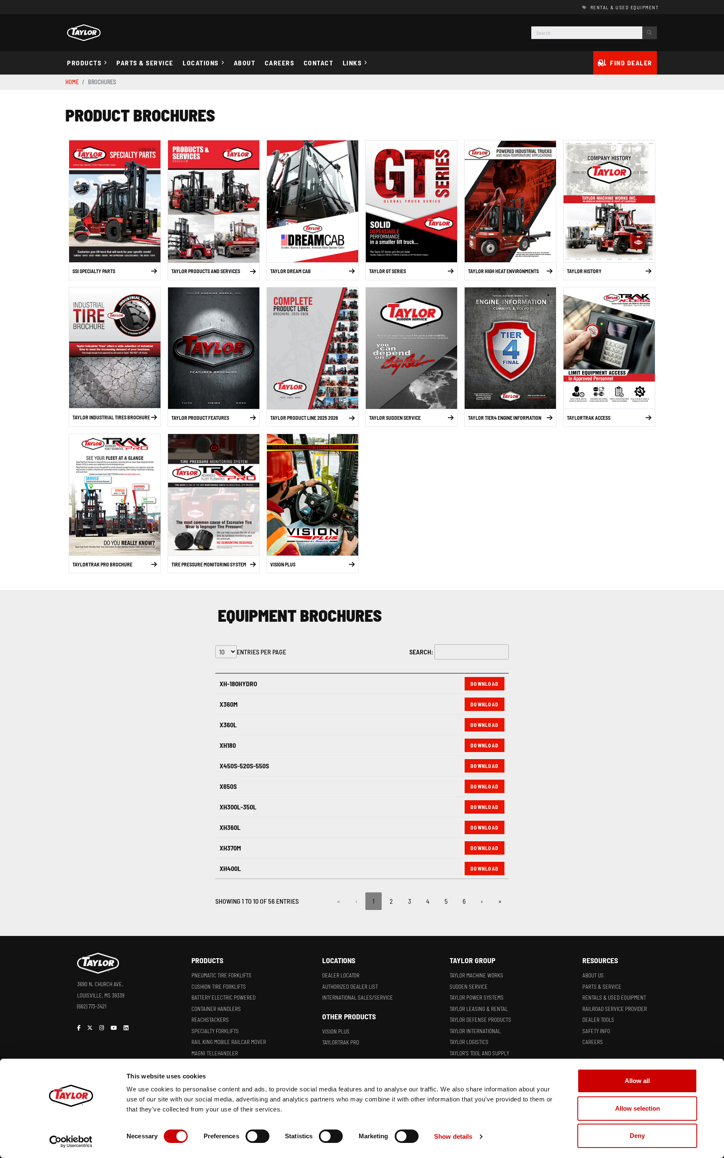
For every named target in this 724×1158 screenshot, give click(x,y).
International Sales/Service (357, 997)
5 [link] (446, 901)
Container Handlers (216, 1008)
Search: (421, 652)
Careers (280, 63)
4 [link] (427, 901)
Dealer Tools (598, 1019)
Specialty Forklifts (215, 1031)
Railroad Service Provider (614, 1008)
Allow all (637, 1080)
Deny (637, 1135)
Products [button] (84, 63)
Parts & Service (144, 63)
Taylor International (475, 1031)
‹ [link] (356, 901)
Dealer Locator (340, 975)
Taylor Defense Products (480, 1019)
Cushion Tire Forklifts (218, 986)
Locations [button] (201, 63)
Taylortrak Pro (340, 1042)
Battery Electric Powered (223, 997)
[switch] (257, 1136)
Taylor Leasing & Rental (479, 1008)
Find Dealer (631, 63)
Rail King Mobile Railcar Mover (228, 1042)
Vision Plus (335, 1031)
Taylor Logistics (469, 1042)
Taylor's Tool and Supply (479, 1053)
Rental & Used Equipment (624, 7)
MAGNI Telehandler (214, 1053)
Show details (453, 1136)
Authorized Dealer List (350, 986)
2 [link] (391, 901)
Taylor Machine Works (476, 975)
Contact (319, 63)
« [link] (338, 901)
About (245, 63)
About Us (593, 975)
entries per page (261, 652)
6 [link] (464, 901)
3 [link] (409, 901)
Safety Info (596, 1031)
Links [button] (352, 63)
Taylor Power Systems (477, 997)
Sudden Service (469, 986)
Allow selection (637, 1108)
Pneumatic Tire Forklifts (221, 975)
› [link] (482, 901)
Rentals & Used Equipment (614, 997)
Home (72, 81)
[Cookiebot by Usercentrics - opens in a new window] (71, 1141)
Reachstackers (210, 1019)
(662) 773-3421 (91, 1006)
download (485, 684)
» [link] (500, 901)
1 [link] (373, 901)
